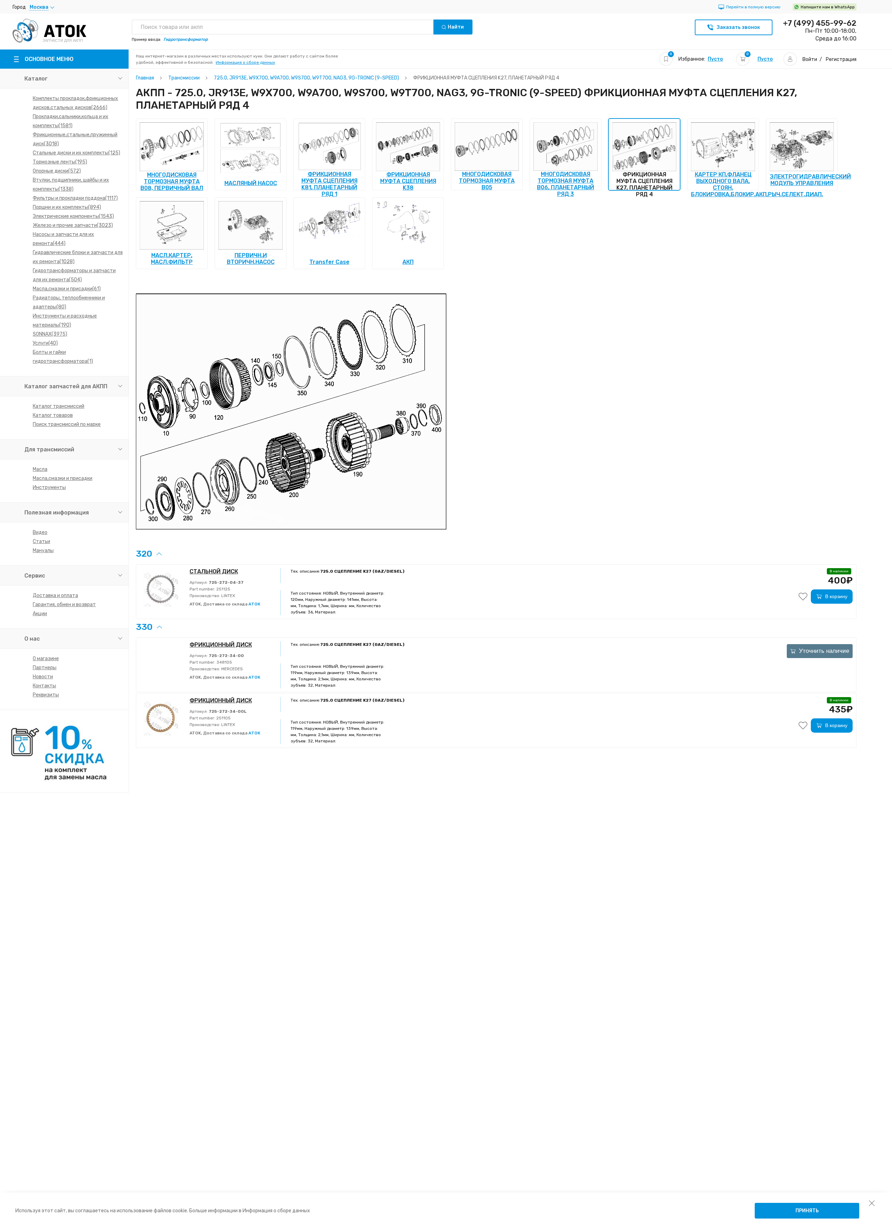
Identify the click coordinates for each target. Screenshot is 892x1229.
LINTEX (227, 595)
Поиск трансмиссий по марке (67, 424)
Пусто (715, 59)
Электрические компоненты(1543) (73, 216)
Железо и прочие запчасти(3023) (73, 225)
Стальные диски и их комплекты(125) (76, 153)
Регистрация (841, 59)
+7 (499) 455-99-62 (819, 23)
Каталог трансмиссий (58, 406)
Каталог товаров (53, 415)
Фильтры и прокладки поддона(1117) (75, 198)
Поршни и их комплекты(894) (67, 207)
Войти (809, 59)
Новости (43, 677)
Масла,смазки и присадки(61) (67, 289)
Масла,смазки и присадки (62, 478)
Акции (40, 614)
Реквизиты (46, 695)
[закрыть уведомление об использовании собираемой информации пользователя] (872, 1203)
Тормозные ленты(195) (60, 162)
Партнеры (44, 668)
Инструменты (49, 487)
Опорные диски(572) (57, 171)
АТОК (254, 604)
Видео (40, 532)
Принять (807, 1211)
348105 (223, 662)
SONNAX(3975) (50, 334)
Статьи (41, 541)
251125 (222, 589)
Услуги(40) (45, 343)
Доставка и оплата (55, 595)
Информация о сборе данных (245, 62)
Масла (40, 469)
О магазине (46, 659)
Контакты (44, 686)
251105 (223, 718)
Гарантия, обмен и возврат (64, 605)
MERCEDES (231, 668)
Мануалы (43, 551)
